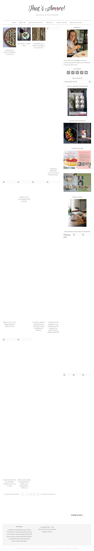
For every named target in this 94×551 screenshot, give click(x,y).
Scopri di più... (77, 515)
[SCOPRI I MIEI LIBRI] (77, 170)
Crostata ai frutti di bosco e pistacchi (9, 52)
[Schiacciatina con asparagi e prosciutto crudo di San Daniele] (77, 303)
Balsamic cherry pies (24, 45)
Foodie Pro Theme (31, 548)
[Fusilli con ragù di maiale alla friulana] (68, 443)
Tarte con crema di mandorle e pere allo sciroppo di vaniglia (24, 484)
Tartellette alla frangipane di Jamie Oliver (9, 324)
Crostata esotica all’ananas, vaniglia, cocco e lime (9, 483)
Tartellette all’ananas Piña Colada (24, 199)
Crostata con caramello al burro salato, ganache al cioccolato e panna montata (53, 327)
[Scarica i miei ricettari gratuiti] (77, 102)
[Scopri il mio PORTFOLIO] (77, 133)
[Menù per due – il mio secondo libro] (86, 443)
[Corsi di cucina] (77, 213)
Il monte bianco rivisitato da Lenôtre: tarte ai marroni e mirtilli (38, 326)
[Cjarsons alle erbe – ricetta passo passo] (77, 443)
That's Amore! (47, 9)
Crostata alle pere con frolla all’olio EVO (38, 46)
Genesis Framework (59, 548)
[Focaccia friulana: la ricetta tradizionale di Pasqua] (86, 303)
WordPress (75, 548)
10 (38, 494)
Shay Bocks (41, 548)
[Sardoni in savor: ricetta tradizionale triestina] (68, 303)
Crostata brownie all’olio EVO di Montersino (53, 172)
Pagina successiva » (48, 494)
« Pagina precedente (11, 494)
